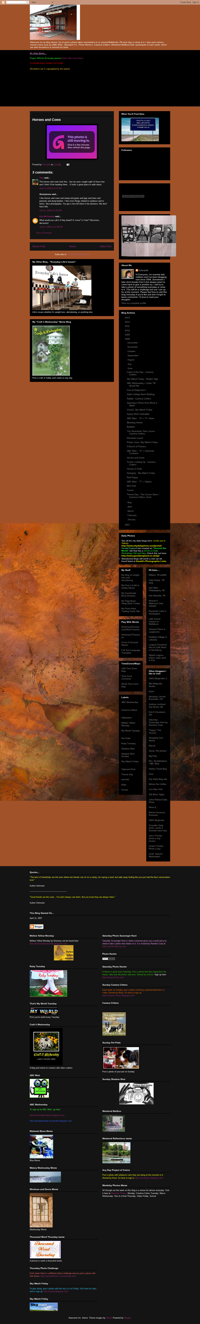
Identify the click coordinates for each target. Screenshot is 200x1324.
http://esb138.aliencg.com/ (114, 946)
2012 (127, 322)
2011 (127, 326)
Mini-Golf (131, 486)
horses (124, 789)
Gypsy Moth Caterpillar (138, 414)
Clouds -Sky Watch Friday (139, 409)
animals (125, 779)
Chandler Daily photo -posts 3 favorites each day (158, 828)
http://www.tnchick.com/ (113, 977)
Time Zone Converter (126, 677)
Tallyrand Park (128, 769)
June (130, 368)
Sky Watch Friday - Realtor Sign (142, 379)
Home (72, 246)
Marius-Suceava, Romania (157, 813)
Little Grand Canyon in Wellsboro (154, 621)
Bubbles (131, 426)
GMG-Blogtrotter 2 (158, 678)
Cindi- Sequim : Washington (156, 855)
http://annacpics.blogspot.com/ (149, 1178)
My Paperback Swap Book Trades (130, 602)
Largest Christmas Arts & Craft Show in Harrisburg (158, 647)
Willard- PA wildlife (158, 575)
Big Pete (153, 756)
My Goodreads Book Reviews (128, 594)
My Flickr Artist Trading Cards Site (130, 609)
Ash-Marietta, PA (157, 595)
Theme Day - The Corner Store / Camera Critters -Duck (143, 495)
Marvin (152, 745)
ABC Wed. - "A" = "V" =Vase (140, 418)
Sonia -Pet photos (157, 751)
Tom (41, 178)
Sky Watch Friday (130, 761)
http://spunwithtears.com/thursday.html (58, 1276)
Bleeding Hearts (135, 422)
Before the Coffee (157, 784)
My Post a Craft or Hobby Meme (130, 586)
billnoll (109, 1318)
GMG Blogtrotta (156, 820)
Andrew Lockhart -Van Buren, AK (158, 705)
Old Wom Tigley (156, 794)
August (131, 359)
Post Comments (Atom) (78, 254)
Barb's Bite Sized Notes (72, 58)
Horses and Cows (135, 457)
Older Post (105, 246)
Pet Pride (125, 738)
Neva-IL (153, 807)
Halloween (126, 717)
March (131, 511)
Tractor (130, 490)
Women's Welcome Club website (156, 603)
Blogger (127, 1318)
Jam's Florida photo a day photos (155, 838)
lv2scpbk (143, 270)
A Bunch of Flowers (136, 446)
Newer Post (38, 246)
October (132, 351)
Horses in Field (134, 469)
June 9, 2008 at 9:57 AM (50, 188)
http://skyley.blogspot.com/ (56, 1291)
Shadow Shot (128, 748)
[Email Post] (67, 164)
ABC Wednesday (129, 702)
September (133, 355)
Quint (151, 691)
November (133, 347)
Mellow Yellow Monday (128, 724)
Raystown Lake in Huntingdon (157, 612)
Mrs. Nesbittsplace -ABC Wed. (158, 762)
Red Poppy (132, 477)
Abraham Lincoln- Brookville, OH (157, 697)
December (133, 342)
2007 (127, 525)
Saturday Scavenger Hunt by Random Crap (158, 722)
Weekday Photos (118, 1193)
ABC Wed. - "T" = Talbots (139, 481)
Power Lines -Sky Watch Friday (142, 442)
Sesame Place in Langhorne (157, 630)
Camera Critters (129, 710)
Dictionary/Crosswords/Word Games (130, 628)
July (130, 364)
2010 (127, 330)
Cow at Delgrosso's (136, 390)
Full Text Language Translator (130, 651)
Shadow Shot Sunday (128, 755)
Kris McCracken (47, 216)
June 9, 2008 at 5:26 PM (50, 210)
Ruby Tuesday (128, 743)
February (132, 515)
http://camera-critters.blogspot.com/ (118, 995)
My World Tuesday (130, 730)
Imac (151, 774)
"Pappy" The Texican (155, 731)
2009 (127, 334)
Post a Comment (44, 233)
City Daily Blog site (158, 779)
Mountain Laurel (135, 438)
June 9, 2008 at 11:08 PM (50, 227)
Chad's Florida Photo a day (156, 847)
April (130, 506)
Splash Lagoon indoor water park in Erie (157, 658)
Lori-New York (156, 789)
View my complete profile (133, 303)
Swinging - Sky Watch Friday (141, 473)
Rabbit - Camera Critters (139, 398)
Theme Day (127, 774)
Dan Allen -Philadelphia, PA (157, 589)
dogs (123, 784)
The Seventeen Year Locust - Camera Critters (141, 432)
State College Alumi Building (141, 394)
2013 (127, 317)
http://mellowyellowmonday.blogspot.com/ (48, 943)
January (132, 519)
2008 (127, 339)
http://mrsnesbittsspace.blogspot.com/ (47, 1115)
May (130, 502)
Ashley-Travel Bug (158, 769)
